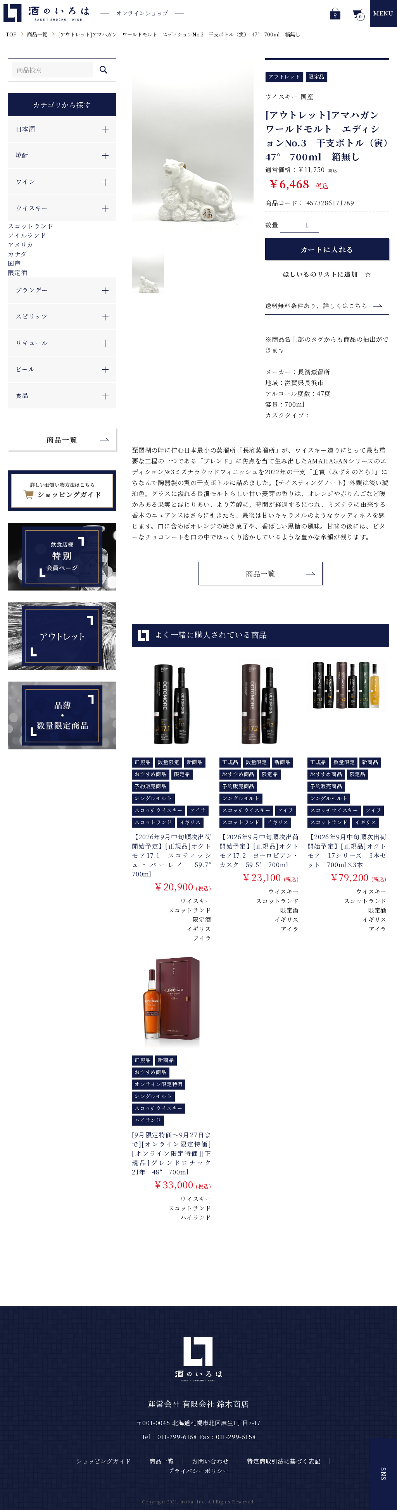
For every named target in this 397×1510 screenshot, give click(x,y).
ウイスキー (281, 96)
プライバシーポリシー (198, 1471)
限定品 (317, 76)
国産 (14, 263)
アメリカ (20, 244)
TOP (11, 34)
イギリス (198, 929)
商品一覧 (37, 34)
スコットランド (31, 226)
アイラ (202, 938)
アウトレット (284, 76)
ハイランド (195, 1217)
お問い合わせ (210, 1461)
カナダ (17, 254)
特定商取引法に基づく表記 (284, 1461)
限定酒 (17, 272)
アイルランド (27, 235)
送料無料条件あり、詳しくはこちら (316, 305)
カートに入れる (327, 249)
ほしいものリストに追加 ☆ (327, 274)
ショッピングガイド (103, 1461)
